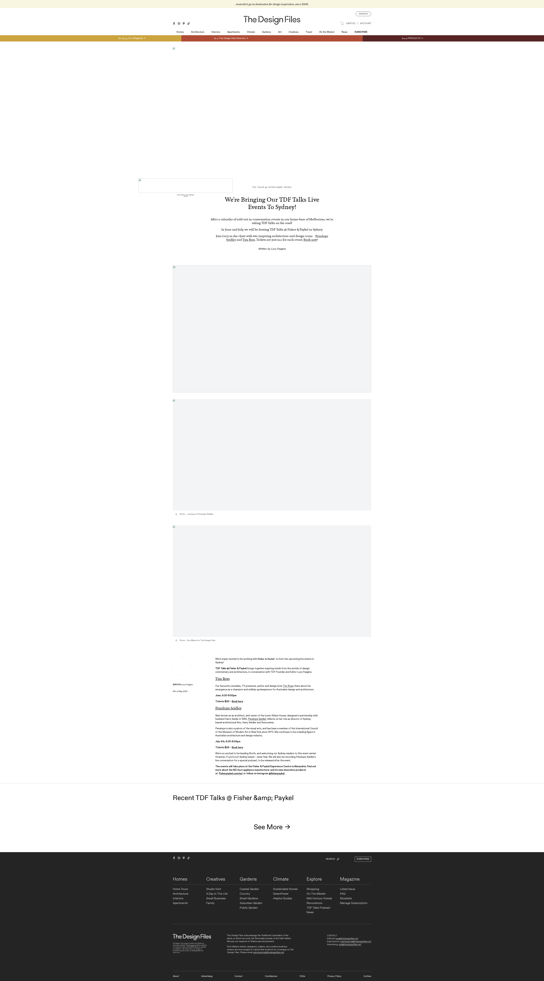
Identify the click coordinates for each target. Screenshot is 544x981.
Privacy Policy (334, 976)
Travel (309, 32)
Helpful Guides (282, 898)
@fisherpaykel (276, 773)
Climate (251, 32)
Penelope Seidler (257, 719)
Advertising (206, 976)
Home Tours (180, 889)
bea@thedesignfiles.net (347, 938)
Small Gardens (249, 898)
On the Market (326, 32)
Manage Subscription (353, 903)
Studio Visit (213, 889)
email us (193, 945)
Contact (239, 976)
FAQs (302, 976)
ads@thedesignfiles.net (350, 944)
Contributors (271, 976)
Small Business (216, 898)
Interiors (216, 32)
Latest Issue (347, 889)
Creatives (293, 32)
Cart (350, 23)
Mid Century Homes (319, 898)
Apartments (233, 32)
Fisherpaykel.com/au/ (231, 773)
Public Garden (249, 908)
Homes (180, 32)
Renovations (314, 903)
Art (279, 32)
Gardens (266, 32)
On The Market (316, 894)
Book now (310, 240)
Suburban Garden (251, 903)
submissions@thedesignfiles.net (268, 952)
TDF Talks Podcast (318, 908)
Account (365, 23)
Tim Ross (249, 240)
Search (363, 13)
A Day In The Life (217, 894)
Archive (367, 976)
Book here (237, 701)
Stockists (346, 898)
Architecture (197, 32)
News (344, 32)
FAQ (342, 894)
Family (210, 903)
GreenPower (281, 894)
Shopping (313, 889)
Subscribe (361, 32)
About (176, 976)
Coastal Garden (249, 889)
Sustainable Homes (285, 889)
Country (245, 894)
